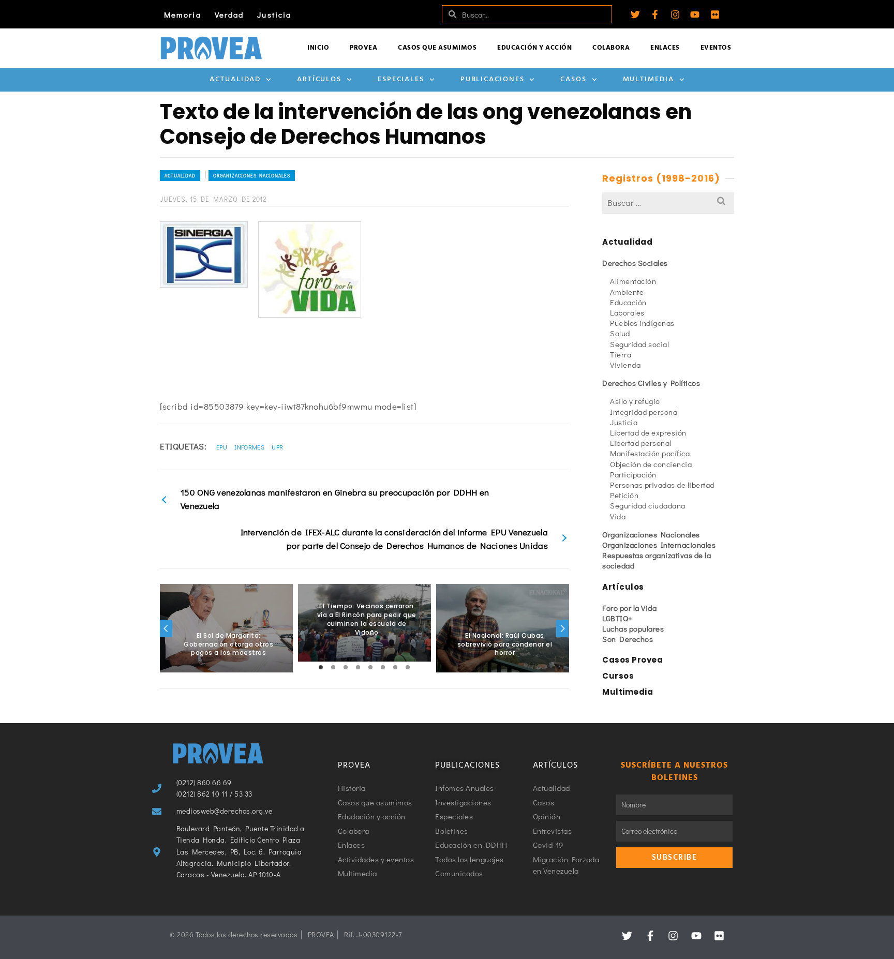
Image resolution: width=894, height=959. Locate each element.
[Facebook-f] (655, 14)
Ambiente (627, 292)
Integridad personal (644, 412)
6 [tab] (383, 667)
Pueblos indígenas (642, 323)
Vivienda (625, 364)
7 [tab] (395, 667)
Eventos (716, 47)
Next (562, 628)
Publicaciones (492, 79)
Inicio (318, 47)
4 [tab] (358, 667)
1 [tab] (321, 667)
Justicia (274, 14)
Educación (628, 302)
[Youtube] (694, 14)
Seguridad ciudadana (648, 505)
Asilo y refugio (635, 401)
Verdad (229, 14)
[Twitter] (635, 14)
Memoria (182, 14)
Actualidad (235, 79)
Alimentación (633, 281)
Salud (620, 333)
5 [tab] (370, 667)
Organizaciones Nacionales (251, 175)
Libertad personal (641, 443)
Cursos (618, 675)
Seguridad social (639, 344)
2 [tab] (333, 667)
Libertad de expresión (648, 432)
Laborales (627, 312)
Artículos (319, 79)
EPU (221, 447)
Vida (617, 516)
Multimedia (648, 79)
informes (249, 447)
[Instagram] (675, 14)
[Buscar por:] (668, 202)
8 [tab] (408, 667)
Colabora (611, 47)
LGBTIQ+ (617, 618)
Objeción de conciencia (651, 464)
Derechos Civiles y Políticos (651, 383)
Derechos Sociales (635, 263)
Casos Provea (632, 659)
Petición (624, 495)
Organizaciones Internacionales (659, 545)
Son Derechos (627, 639)
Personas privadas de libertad (662, 485)
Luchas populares (633, 628)
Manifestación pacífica (650, 453)
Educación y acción (534, 47)
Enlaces (665, 47)
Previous (166, 628)
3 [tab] (345, 667)
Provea (363, 47)
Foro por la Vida (629, 608)
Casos (573, 79)
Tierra (620, 354)
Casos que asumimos (437, 47)
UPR (277, 447)
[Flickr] (715, 14)
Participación (633, 474)
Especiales (401, 79)
